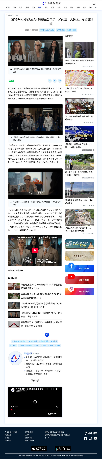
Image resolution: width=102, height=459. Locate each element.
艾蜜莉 (13, 346)
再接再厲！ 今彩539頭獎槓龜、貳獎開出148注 (44, 366)
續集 (37, 346)
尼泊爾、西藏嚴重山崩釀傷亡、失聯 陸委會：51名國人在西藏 (44, 359)
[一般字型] (55, 81)
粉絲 (51, 346)
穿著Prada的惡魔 (26, 346)
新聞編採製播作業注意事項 (54, 432)
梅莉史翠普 (72, 30)
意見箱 (27, 435)
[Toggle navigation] (94, 2)
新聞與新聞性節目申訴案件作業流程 (57, 435)
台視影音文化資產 (11, 432)
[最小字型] (50, 81)
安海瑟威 (61, 30)
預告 (44, 346)
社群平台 (8, 441)
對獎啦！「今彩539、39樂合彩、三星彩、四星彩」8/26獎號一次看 (44, 372)
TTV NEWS (10, 15)
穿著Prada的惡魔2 (47, 30)
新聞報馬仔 (29, 438)
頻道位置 (8, 435)
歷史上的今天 (29, 441)
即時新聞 (28, 353)
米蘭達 (54, 341)
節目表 (7, 438)
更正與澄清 (29, 432)
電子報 (47, 438)
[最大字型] (60, 81)
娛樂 (17, 15)
